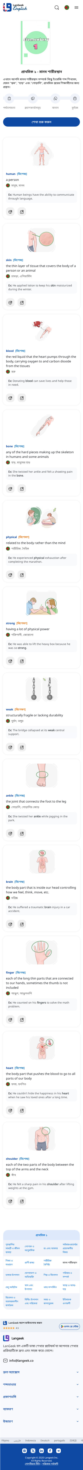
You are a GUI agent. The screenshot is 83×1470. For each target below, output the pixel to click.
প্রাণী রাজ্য (29, 1262)
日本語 (73, 1440)
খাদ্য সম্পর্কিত (50, 1287)
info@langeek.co (21, 1360)
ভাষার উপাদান (12, 1274)
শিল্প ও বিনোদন (51, 1274)
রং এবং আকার (51, 1248)
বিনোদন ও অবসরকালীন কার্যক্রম (12, 1301)
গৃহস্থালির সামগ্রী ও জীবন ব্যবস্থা (13, 1248)
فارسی (17, 1440)
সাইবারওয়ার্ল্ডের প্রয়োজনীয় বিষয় (70, 1248)
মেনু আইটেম (11, 1287)
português (59, 1440)
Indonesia (30, 1440)
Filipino (5, 1440)
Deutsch (45, 1440)
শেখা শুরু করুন (41, 122)
